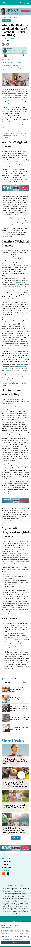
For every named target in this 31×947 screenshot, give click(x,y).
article (13, 259)
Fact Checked (7, 20)
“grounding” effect (8, 179)
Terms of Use (18, 936)
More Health (13, 740)
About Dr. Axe (6, 861)
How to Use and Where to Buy (11, 65)
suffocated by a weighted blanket (18, 553)
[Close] (29, 923)
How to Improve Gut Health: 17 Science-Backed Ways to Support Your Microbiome (15, 785)
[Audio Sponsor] (14, 56)
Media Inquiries (7, 868)
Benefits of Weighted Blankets (11, 62)
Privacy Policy (15, 921)
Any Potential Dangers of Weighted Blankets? (13, 69)
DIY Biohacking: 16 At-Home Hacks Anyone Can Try (15, 761)
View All (15, 838)
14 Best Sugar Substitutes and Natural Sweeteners (18, 699)
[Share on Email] (3, 44)
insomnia (4, 91)
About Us (5, 864)
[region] (15, 934)
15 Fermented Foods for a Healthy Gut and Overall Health (18, 689)
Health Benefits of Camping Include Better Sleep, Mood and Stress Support (15, 831)
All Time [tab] (8, 682)
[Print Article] (7, 44)
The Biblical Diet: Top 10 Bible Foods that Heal (19, 728)
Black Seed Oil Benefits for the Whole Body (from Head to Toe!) (19, 708)
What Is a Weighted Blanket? (11, 60)
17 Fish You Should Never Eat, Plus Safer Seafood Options (19, 718)
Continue (15, 942)
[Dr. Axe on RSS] (4, 873)
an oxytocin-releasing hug (13, 100)
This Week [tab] (22, 682)
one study (20, 282)
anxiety (12, 153)
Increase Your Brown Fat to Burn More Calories (15, 806)
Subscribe (19, 3)
